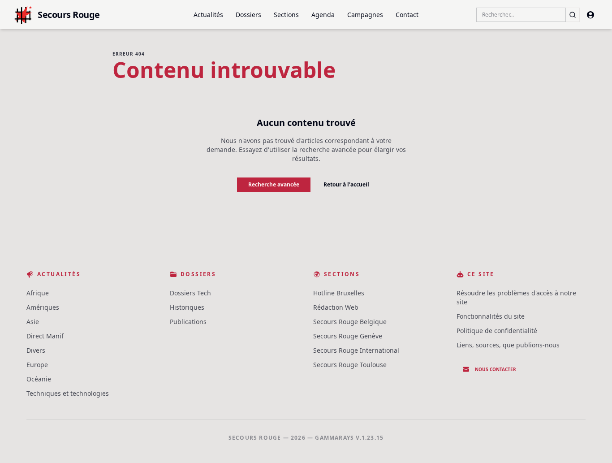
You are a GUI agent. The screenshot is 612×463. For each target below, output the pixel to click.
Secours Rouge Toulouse (350, 364)
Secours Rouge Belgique (350, 321)
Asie (32, 321)
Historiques (187, 307)
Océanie (38, 379)
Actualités (208, 14)
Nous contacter (495, 369)
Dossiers (248, 14)
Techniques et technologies (67, 393)
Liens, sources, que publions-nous (508, 345)
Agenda (323, 14)
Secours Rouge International (356, 350)
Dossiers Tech (190, 293)
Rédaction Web (335, 307)
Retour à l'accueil (346, 184)
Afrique (37, 293)
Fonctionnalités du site (491, 316)
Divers (35, 350)
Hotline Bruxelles (338, 293)
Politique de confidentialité (497, 330)
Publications (188, 321)
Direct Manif (45, 336)
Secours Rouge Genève (347, 336)
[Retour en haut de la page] (592, 443)
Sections (286, 14)
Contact (407, 14)
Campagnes (365, 14)
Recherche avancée (273, 184)
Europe (37, 364)
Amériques (42, 307)
